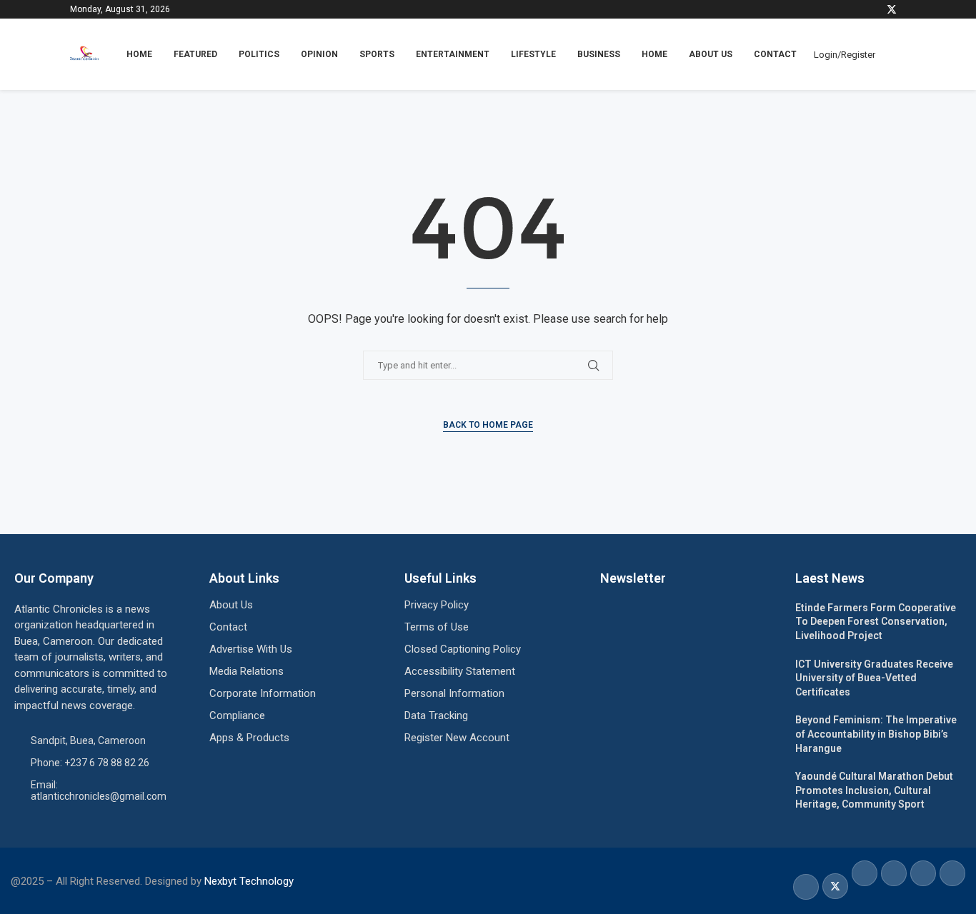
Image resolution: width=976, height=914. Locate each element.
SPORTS (376, 54)
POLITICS (259, 54)
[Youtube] (905, 9)
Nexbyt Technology (249, 881)
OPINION (319, 54)
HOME (139, 54)
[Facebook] (874, 9)
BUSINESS (598, 54)
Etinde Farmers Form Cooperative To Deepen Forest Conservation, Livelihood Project (875, 621)
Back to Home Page (488, 425)
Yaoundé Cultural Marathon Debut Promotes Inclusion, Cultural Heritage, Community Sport (874, 790)
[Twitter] (891, 9)
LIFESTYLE (533, 54)
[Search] (899, 54)
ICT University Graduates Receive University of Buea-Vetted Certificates (874, 678)
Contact (775, 54)
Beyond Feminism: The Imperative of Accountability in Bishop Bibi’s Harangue (876, 733)
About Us (710, 54)
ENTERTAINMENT (452, 54)
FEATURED (195, 54)
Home (654, 54)
